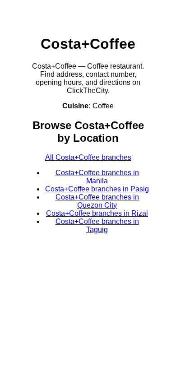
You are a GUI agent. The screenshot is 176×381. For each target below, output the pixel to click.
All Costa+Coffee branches (88, 157)
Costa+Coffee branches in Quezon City (97, 201)
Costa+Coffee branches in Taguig (97, 225)
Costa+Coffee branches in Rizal (97, 213)
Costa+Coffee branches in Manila (97, 177)
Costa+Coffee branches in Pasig (97, 189)
